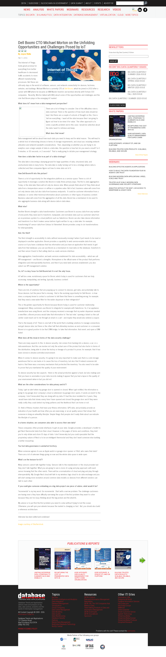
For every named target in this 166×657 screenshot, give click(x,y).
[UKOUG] (89, 648)
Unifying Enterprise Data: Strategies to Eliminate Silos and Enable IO (136, 119)
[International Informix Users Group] (76, 641)
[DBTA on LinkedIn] (140, 11)
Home (19, 9)
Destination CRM (124, 597)
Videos (117, 9)
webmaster (131, 631)
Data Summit (77, 3)
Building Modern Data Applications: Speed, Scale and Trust (127, 177)
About (89, 3)
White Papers (55, 9)
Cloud (120, 14)
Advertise (108, 3)
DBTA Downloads (90, 612)
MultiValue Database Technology (63, 624)
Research (104, 9)
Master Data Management (61, 622)
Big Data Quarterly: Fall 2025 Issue (137, 93)
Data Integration (63, 14)
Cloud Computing (58, 608)
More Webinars (143, 194)
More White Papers (141, 155)
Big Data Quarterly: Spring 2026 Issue (137, 79)
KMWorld (121, 608)
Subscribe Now (117, 105)
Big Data (30, 14)
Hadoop (55, 620)
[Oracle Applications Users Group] (89, 641)
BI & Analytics (44, 14)
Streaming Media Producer (127, 620)
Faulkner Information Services (128, 601)
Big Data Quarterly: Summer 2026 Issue (137, 73)
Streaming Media (124, 616)
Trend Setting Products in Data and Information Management (96, 609)
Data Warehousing (58, 616)
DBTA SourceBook (91, 614)
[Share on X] (19, 52)
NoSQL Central (57, 626)
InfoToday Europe (124, 606)
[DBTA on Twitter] (134, 11)
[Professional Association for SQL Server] (63, 650)
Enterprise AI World (125, 599)
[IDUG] (63, 641)
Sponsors (88, 616)
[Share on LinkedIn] (22, 52)
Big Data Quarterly (34, 27)
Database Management (86, 14)
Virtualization (108, 14)
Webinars (73, 9)
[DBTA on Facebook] (145, 11)
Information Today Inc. (26, 614)
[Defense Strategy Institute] (102, 649)
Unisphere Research (125, 622)
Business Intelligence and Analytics (64, 599)
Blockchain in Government (54, 3)
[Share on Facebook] (25, 52)
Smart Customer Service (126, 612)
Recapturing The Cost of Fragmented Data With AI (137, 128)
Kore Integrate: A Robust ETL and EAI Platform (124, 144)
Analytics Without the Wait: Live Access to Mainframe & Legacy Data (127, 189)
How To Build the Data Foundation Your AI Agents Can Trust (127, 172)
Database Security (58, 618)
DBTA (23, 3)
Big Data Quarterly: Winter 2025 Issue (137, 86)
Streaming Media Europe (127, 618)
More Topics (132, 14)
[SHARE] (76, 646)
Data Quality (56, 614)
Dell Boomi (69, 88)
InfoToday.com (123, 603)
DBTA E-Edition (89, 597)
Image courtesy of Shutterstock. (31, 524)
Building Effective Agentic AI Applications (127, 167)
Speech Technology (125, 614)
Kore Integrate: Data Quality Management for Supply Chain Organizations (127, 136)
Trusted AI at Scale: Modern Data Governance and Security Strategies (125, 183)
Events (97, 3)
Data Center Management (61, 610)
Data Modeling (57, 612)
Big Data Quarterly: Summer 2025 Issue (128, 98)
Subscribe (34, 3)
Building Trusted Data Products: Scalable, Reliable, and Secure (128, 150)
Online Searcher (123, 610)
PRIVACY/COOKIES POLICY (27, 629)
